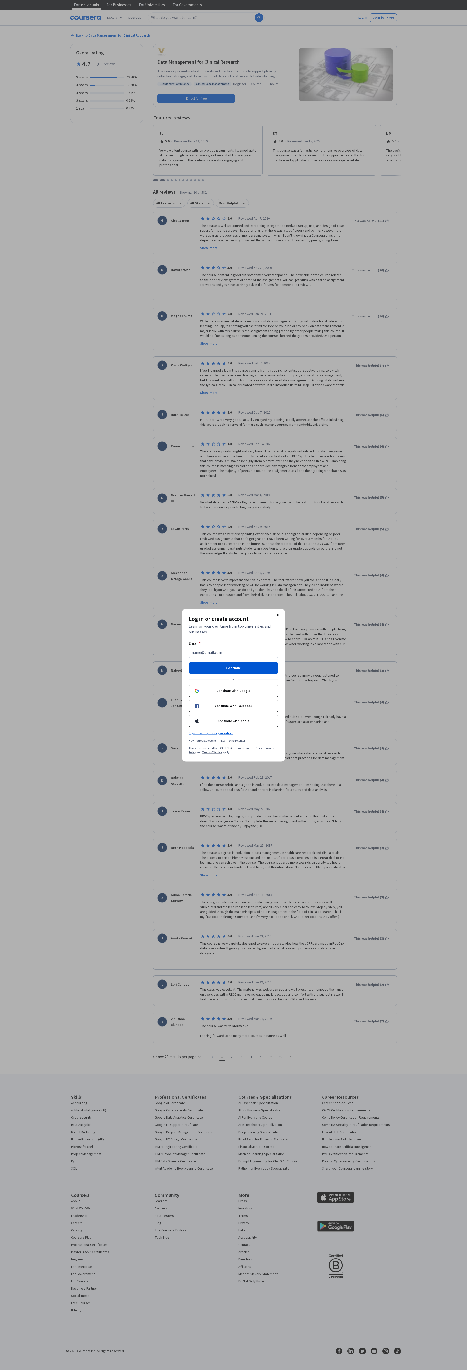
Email (195, 643)
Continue (233, 667)
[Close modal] (277, 615)
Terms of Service (212, 752)
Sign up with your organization (211, 733)
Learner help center (233, 741)
